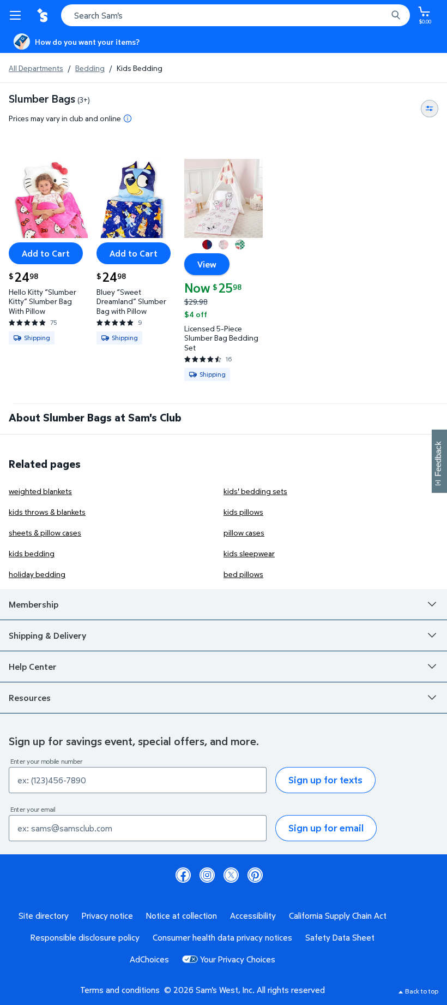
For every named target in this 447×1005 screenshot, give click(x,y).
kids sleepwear (249, 553)
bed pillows (243, 574)
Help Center (33, 667)
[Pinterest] (255, 875)
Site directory (44, 915)
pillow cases (244, 532)
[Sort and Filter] (429, 108)
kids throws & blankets (47, 512)
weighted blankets (40, 491)
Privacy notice (107, 915)
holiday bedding (37, 574)
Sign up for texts (325, 780)
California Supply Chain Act (337, 915)
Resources (30, 698)
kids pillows (243, 512)
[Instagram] (207, 875)
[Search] (395, 15)
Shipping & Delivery (47, 635)
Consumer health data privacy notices (222, 937)
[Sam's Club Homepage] (43, 15)
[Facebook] (183, 875)
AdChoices (149, 959)
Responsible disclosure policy (85, 937)
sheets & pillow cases (45, 532)
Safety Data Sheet (339, 937)
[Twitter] (231, 875)
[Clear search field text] (381, 15)
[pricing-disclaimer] (127, 118)
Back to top (421, 991)
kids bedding (32, 553)
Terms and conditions (120, 990)
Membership (33, 604)
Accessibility (253, 915)
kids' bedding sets (255, 491)
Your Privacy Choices (237, 959)
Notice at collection (181, 915)
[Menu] (17, 15)
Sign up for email (326, 828)
